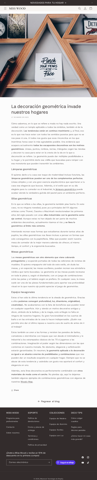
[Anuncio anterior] (5, 3)
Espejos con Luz (57, 435)
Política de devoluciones (33, 419)
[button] (5, 8)
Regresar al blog (50, 401)
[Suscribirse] (49, 462)
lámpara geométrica (65, 189)
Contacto (10, 427)
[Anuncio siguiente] (92, 3)
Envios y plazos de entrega (36, 428)
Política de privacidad (37, 445)
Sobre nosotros (12, 433)
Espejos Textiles (56, 430)
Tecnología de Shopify (55, 479)
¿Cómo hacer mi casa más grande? (80, 437)
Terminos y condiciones (33, 437)
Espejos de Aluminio (58, 424)
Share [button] (16, 390)
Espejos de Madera (58, 418)
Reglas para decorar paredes (78, 428)
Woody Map (27, 381)
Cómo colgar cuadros (77, 419)
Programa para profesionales (12, 419)
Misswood (43, 479)
